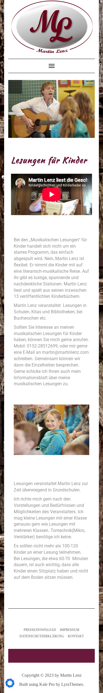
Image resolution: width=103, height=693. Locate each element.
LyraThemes (72, 684)
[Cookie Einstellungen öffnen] (9, 686)
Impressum (69, 630)
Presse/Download (40, 630)
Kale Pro (47, 684)
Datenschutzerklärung (42, 636)
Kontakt (76, 636)
